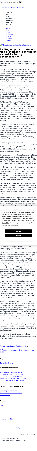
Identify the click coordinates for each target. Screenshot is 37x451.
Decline (18, 235)
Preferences (18, 240)
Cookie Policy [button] (5, 223)
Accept (18, 231)
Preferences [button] (14, 225)
